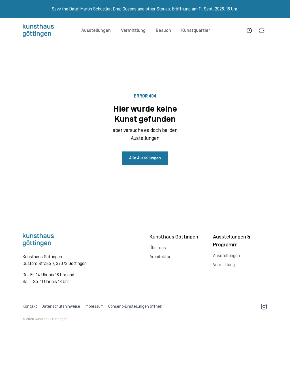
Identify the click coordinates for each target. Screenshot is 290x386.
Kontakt (30, 306)
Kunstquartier (195, 30)
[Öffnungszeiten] (249, 30)
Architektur (160, 256)
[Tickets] (261, 30)
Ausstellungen (96, 30)
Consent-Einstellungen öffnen (135, 306)
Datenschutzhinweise (61, 306)
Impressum (94, 306)
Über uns (158, 247)
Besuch (163, 30)
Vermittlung (133, 30)
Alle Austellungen (145, 158)
